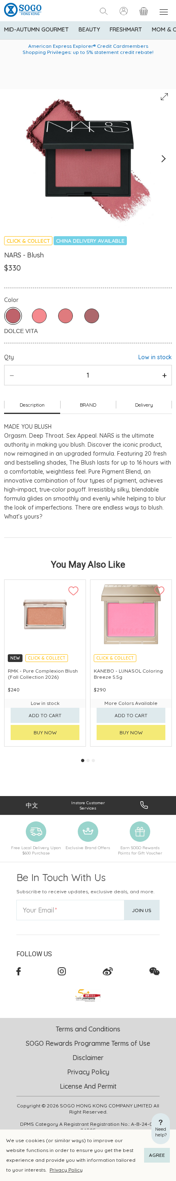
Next (163, 159)
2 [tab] (88, 760)
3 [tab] (93, 760)
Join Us (141, 910)
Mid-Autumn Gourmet (36, 29)
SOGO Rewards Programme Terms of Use (88, 1043)
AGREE (157, 1155)
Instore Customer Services (88, 805)
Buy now (45, 732)
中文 (32, 805)
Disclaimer (88, 1058)
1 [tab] (82, 760)
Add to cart (45, 715)
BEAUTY (89, 29)
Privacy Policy (66, 1170)
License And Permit (88, 1086)
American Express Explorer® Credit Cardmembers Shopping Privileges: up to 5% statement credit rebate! (88, 49)
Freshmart (126, 29)
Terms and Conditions (88, 1029)
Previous (13, 159)
